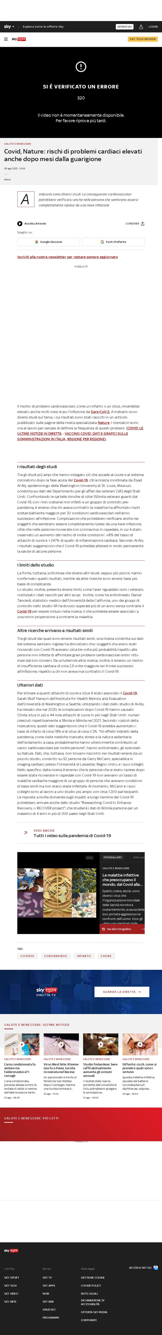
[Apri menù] (6, 39)
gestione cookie (93, 1277)
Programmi (51, 1317)
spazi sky (49, 1309)
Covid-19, (130, 693)
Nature (103, 423)
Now (46, 1293)
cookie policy (91, 1285)
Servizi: (47, 1268)
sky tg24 (10, 1285)
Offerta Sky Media (94, 1312)
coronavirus (56, 956)
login (153, 26)
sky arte (10, 1301)
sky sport (11, 1277)
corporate (89, 1320)
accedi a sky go (140, 1267)
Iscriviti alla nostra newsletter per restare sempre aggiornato (67, 257)
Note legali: (88, 1268)
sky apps (49, 1285)
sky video (11, 1293)
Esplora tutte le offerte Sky (43, 26)
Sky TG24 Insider (143, 39)
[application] (31, 223)
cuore (106, 956)
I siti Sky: (9, 1268)
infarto (84, 956)
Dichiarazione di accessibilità (92, 1302)
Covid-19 (81, 480)
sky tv (47, 1277)
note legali (89, 1293)
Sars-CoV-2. (100, 412)
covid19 (27, 956)
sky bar (48, 1301)
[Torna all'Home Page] (19, 39)
